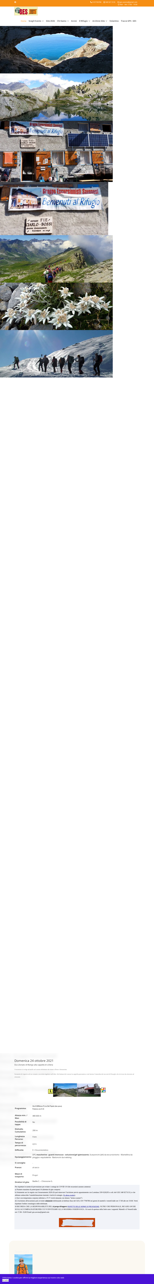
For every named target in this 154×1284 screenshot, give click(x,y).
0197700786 (96, 2)
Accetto (5, 1280)
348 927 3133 (110, 2)
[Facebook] (15, 2)
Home (23, 21)
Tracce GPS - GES (128, 21)
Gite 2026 (50, 21)
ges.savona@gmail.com (128, 2)
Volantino (114, 21)
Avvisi (74, 21)
